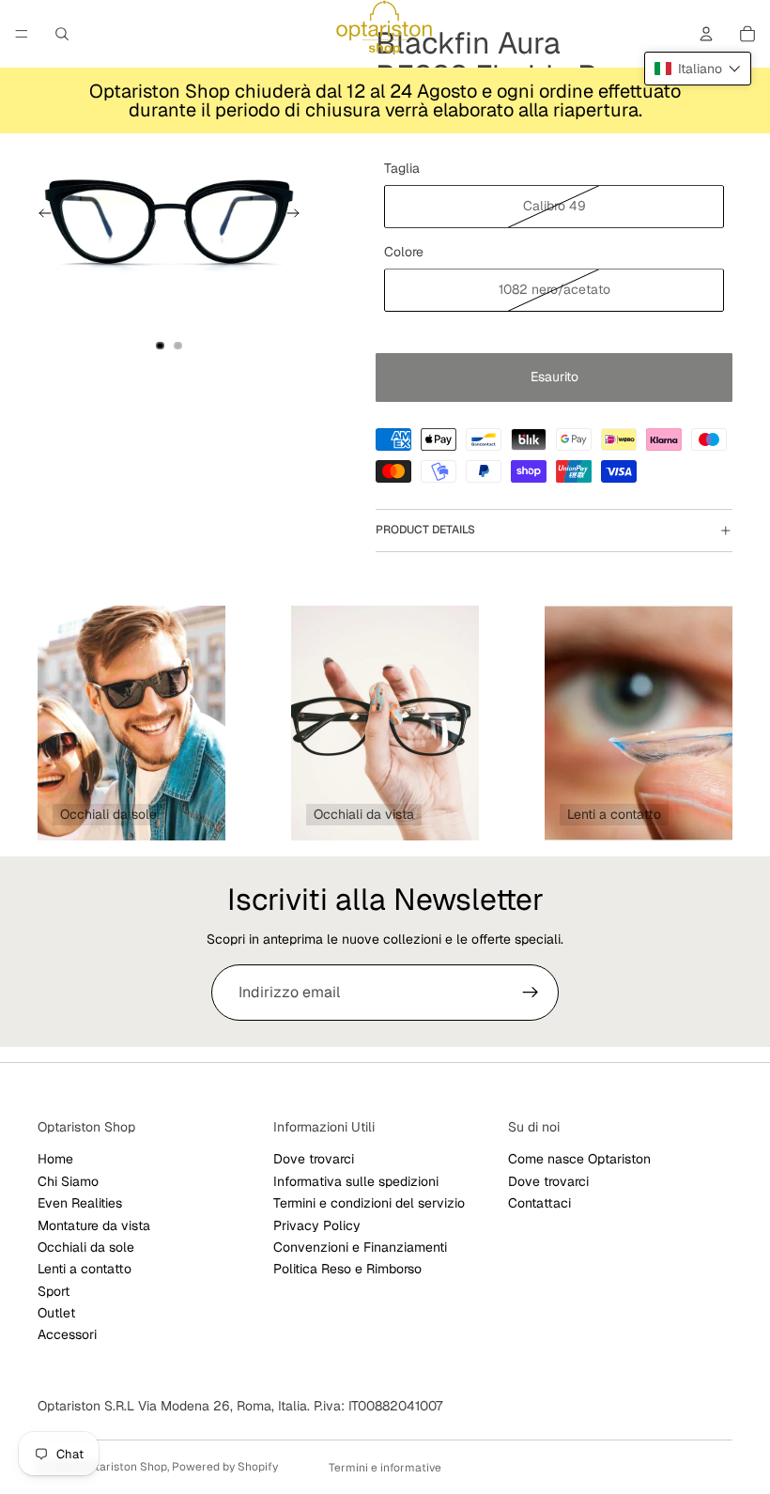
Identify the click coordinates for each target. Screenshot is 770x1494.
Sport (53, 1291)
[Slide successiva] (298, 216)
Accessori (67, 1334)
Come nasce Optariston (579, 1158)
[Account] (706, 33)
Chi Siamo (68, 1181)
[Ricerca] (62, 33)
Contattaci (539, 1202)
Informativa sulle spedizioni (356, 1181)
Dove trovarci (313, 1158)
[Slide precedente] (39, 216)
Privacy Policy (317, 1224)
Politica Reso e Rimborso (347, 1268)
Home (55, 1158)
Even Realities (80, 1202)
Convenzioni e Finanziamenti (360, 1247)
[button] (697, 69)
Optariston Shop (123, 1466)
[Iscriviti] (530, 992)
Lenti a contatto (84, 1268)
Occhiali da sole (86, 1247)
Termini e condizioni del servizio (369, 1202)
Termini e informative (385, 1467)
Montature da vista (94, 1224)
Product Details (425, 529)
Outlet (56, 1312)
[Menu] (21, 33)
